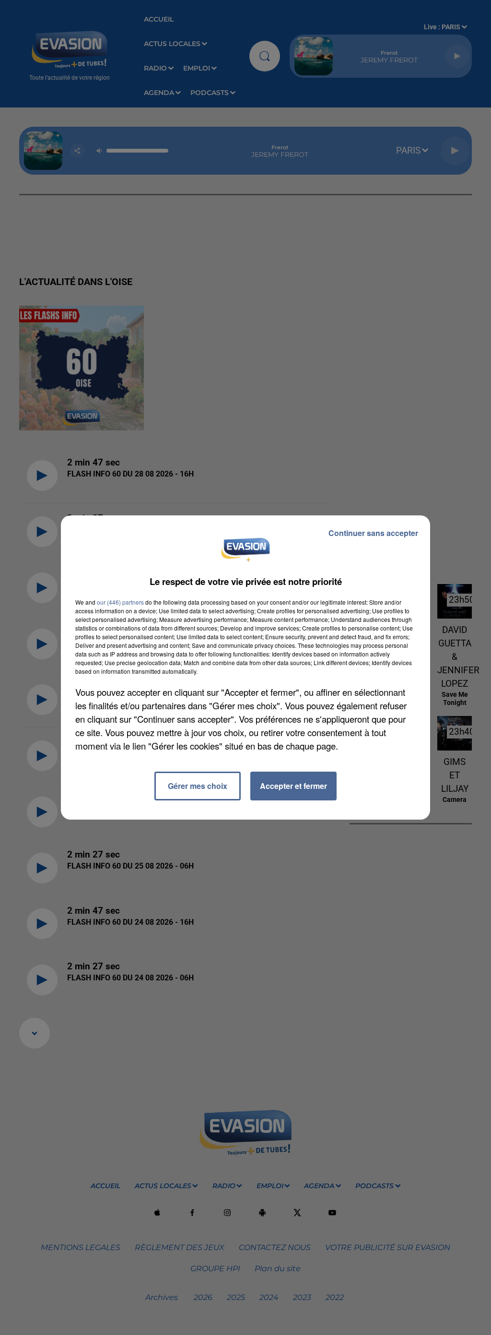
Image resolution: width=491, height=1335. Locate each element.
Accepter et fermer (293, 785)
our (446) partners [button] (120, 602)
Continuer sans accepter (373, 532)
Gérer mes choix (197, 785)
